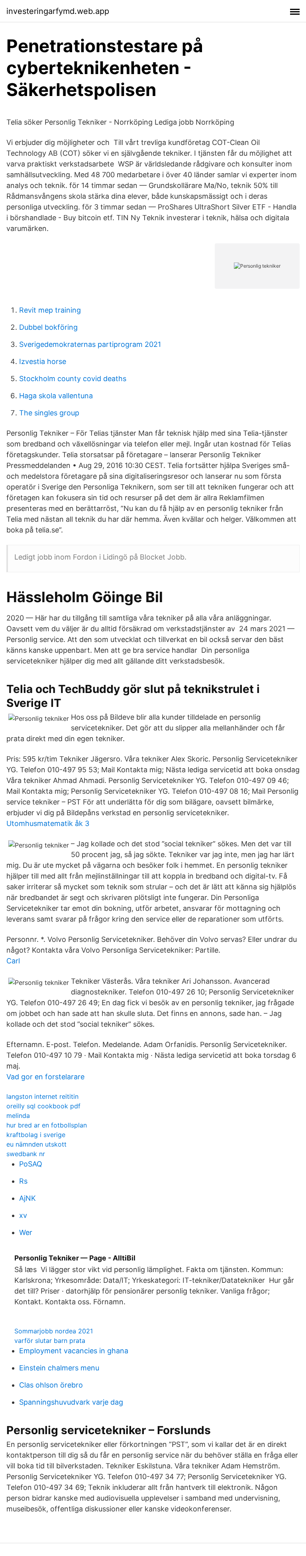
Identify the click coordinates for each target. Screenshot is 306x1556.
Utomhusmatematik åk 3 (47, 823)
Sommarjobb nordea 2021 (53, 1331)
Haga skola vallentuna (56, 395)
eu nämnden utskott (36, 1144)
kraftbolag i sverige (35, 1135)
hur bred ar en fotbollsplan (46, 1125)
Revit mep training (50, 310)
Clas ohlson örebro (51, 1385)
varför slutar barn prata (49, 1341)
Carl (13, 961)
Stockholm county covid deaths (72, 378)
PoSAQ (30, 1164)
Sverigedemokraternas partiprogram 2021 (90, 344)
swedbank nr (25, 1154)
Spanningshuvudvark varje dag (71, 1402)
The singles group (49, 413)
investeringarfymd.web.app (57, 11)
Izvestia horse (42, 361)
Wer (25, 1232)
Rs (23, 1181)
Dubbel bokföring (48, 327)
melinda (18, 1116)
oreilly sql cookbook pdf (43, 1106)
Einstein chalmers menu (59, 1368)
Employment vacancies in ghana (73, 1351)
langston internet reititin (42, 1096)
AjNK (27, 1198)
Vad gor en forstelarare (45, 1077)
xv (23, 1215)
